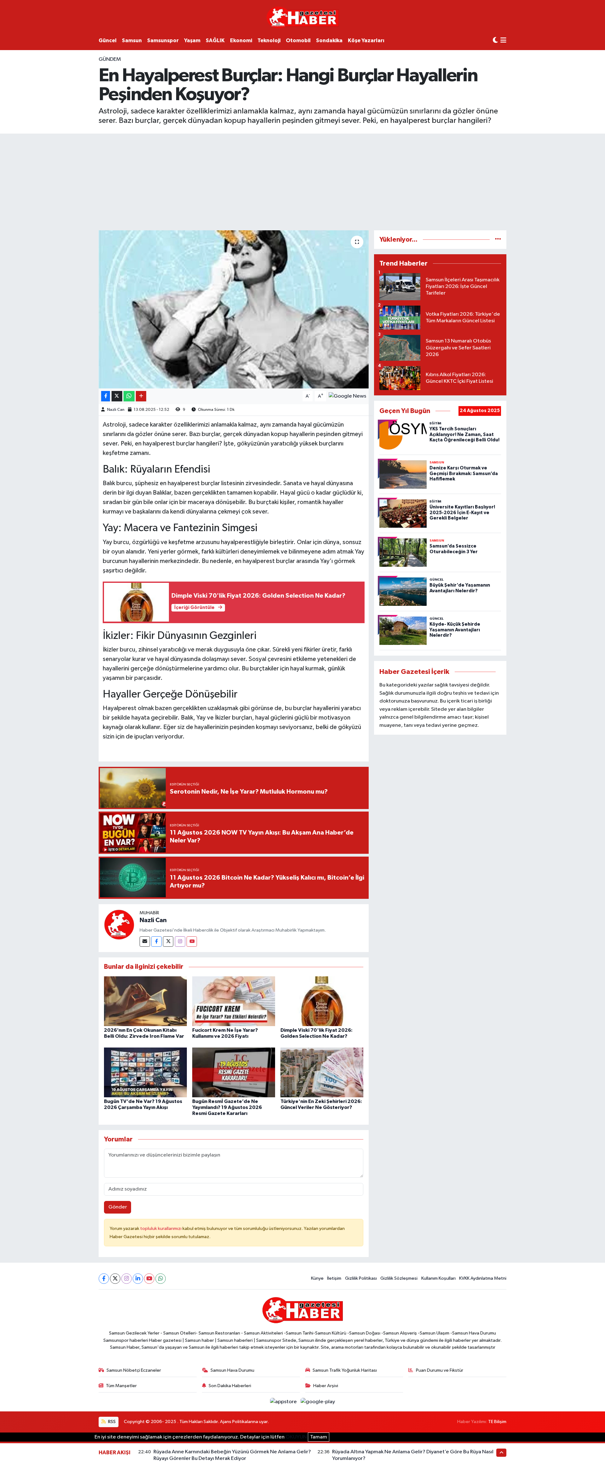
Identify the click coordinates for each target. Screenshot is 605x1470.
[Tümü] (498, 239)
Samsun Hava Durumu (232, 1370)
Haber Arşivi (325, 1385)
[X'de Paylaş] (117, 396)
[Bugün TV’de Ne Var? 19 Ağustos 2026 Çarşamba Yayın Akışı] (145, 1072)
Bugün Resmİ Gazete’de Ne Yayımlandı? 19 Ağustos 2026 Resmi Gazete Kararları (227, 1107)
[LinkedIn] (138, 1278)
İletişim (334, 1278)
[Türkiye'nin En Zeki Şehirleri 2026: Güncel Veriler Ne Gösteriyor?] (321, 1072)
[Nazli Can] (119, 924)
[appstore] (284, 1401)
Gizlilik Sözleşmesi (399, 1278)
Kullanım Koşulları (438, 1278)
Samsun (132, 40)
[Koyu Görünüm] (495, 40)
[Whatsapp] (160, 1278)
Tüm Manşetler (121, 1385)
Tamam (318, 1437)
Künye (317, 1278)
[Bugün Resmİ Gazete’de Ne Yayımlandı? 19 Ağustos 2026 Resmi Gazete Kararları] (233, 1072)
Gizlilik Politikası (361, 1278)
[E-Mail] (145, 941)
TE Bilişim (497, 1421)
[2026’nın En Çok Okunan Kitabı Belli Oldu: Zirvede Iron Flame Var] (145, 1001)
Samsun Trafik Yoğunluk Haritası (345, 1370)
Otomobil (298, 40)
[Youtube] (192, 941)
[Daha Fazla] (141, 396)
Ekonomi (241, 40)
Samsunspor (163, 40)
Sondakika (329, 40)
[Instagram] (180, 941)
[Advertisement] (302, 181)
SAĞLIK (215, 40)
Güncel (108, 40)
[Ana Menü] (503, 41)
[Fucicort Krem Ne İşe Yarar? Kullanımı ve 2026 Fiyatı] (233, 1001)
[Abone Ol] (347, 396)
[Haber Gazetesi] (303, 17)
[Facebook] (156, 941)
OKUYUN (296, 1437)
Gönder (117, 1207)
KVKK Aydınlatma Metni (482, 1278)
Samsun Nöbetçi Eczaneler (134, 1370)
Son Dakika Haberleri (230, 1385)
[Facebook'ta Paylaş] (105, 396)
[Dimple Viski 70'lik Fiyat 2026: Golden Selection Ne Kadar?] (321, 1001)
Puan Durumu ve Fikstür (439, 1370)
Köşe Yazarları (366, 40)
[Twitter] (168, 941)
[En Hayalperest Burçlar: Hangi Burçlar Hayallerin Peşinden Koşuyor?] (234, 309)
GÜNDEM (110, 59)
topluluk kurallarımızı (161, 1228)
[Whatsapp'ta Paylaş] (129, 396)
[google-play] (318, 1401)
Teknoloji (268, 40)
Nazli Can (115, 410)
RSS (111, 1421)
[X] (115, 1278)
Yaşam (192, 40)
